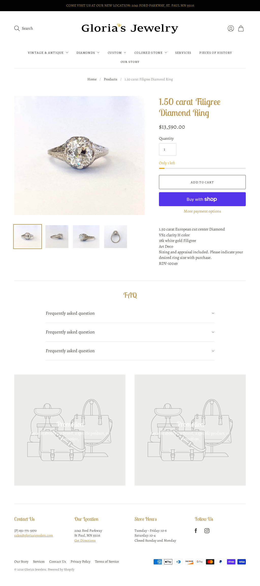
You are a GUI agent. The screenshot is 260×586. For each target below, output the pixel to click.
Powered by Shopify (61, 569)
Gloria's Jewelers (35, 569)
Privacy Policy (80, 561)
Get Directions (85, 540)
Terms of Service (107, 561)
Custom (115, 52)
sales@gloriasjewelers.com (33, 535)
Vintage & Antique (46, 52)
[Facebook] (196, 532)
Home (91, 79)
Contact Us (57, 561)
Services (183, 52)
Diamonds (85, 52)
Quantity (166, 138)
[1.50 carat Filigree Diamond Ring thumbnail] (27, 236)
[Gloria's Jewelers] (130, 28)
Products (110, 79)
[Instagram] (206, 532)
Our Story (130, 62)
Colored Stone (148, 52)
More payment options (202, 211)
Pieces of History (215, 52)
